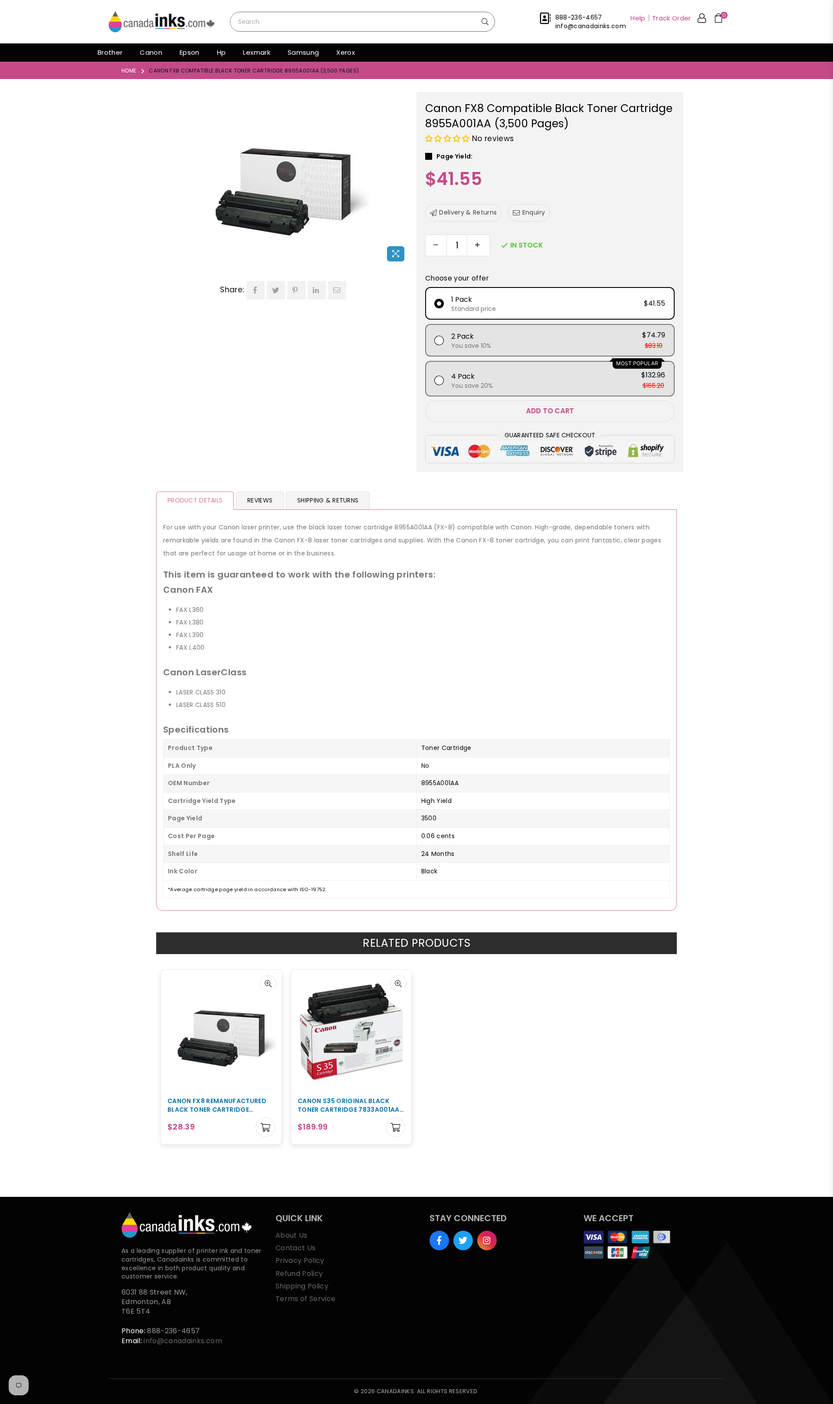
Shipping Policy (301, 1286)
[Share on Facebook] (255, 290)
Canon (151, 52)
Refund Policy (299, 1273)
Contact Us (295, 1248)
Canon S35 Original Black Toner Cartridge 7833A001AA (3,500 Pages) (349, 1105)
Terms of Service (305, 1299)
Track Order (671, 18)
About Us (291, 1235)
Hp (221, 52)
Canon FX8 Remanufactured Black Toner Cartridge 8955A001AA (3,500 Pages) (216, 1105)
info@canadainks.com (183, 1341)
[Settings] (701, 19)
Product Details (195, 500)
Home (128, 70)
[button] (448, 138)
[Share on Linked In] (317, 290)
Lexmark (256, 52)
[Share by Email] (337, 290)
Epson (190, 52)
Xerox (345, 52)
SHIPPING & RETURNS (327, 500)
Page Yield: (454, 156)
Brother (110, 52)
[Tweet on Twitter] (276, 290)
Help (637, 18)
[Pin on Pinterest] (296, 290)
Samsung (303, 52)
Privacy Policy (300, 1260)
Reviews (259, 500)
